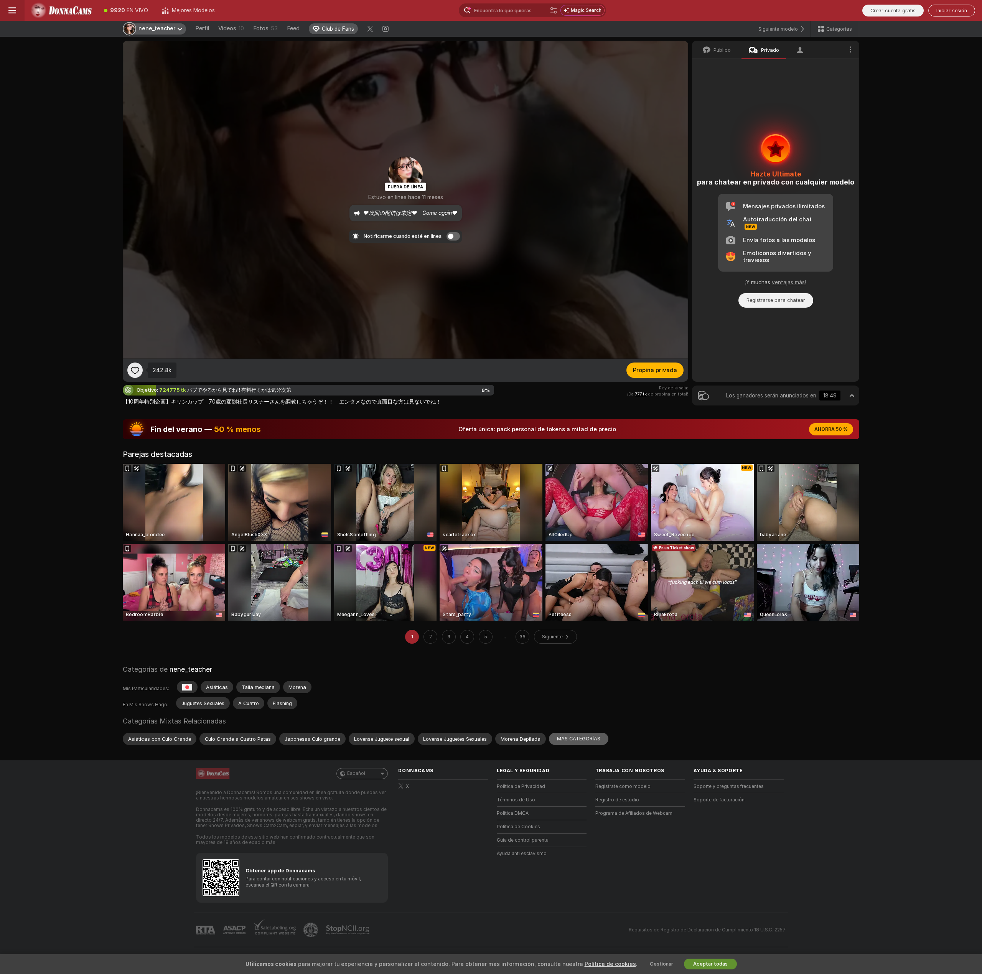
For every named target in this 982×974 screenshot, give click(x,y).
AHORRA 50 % (831, 429)
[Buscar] (553, 10)
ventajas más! (789, 282)
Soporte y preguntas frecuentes (729, 786)
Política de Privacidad (521, 786)
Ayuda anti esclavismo (522, 853)
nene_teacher (191, 669)
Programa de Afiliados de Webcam (633, 813)
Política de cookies (610, 964)
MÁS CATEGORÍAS (578, 739)
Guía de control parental (523, 840)
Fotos (265, 28)
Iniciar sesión (951, 10)
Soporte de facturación (719, 800)
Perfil (202, 28)
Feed (293, 28)
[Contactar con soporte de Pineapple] (311, 930)
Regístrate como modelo (623, 786)
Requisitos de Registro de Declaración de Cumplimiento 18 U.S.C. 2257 (707, 930)
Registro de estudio (617, 800)
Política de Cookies (518, 826)
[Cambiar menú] (12, 10)
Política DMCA (513, 813)
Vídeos (231, 28)
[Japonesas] (187, 687)
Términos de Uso (516, 800)
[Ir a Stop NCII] (348, 929)
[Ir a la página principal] (61, 10)
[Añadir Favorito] (135, 370)
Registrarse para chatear (775, 300)
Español (356, 773)
